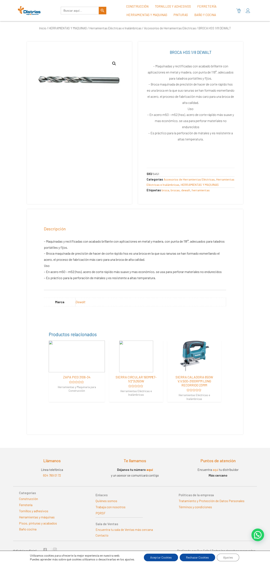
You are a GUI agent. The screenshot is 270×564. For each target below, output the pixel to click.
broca (165, 190)
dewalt (185, 190)
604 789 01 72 (52, 475)
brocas (175, 190)
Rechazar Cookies (197, 557)
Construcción (137, 6)
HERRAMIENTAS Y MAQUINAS (68, 28)
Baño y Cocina (205, 15)
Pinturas (181, 15)
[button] (257, 535)
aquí (149, 470)
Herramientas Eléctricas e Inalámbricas (115, 28)
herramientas (201, 190)
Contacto (102, 535)
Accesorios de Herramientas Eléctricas (170, 28)
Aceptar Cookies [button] (161, 557)
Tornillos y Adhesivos (173, 6)
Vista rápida (76, 368)
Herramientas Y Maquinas (146, 15)
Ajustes (228, 557)
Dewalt (80, 302)
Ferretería (206, 6)
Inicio (42, 28)
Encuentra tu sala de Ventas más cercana (124, 529)
